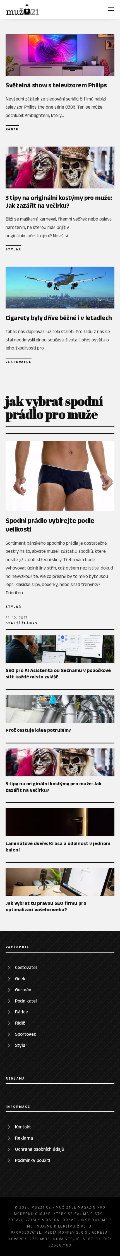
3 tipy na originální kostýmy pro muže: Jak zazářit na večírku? (59, 201)
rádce (12, 129)
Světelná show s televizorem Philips (56, 85)
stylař (13, 249)
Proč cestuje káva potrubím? (38, 730)
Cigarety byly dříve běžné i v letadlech (59, 317)
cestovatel (19, 361)
